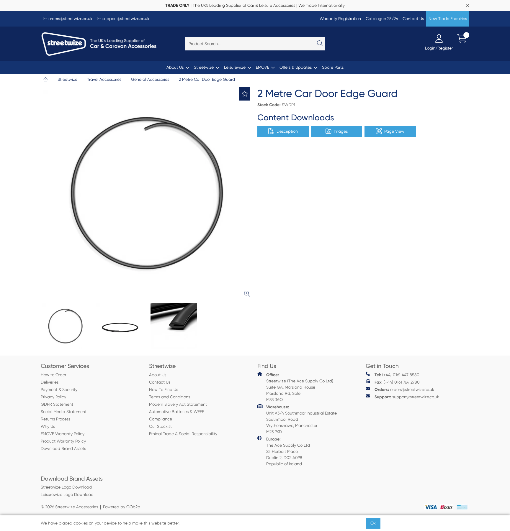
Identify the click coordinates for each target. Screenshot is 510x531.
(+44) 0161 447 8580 (397, 374)
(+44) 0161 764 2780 (397, 382)
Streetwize (204, 67)
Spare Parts (333, 67)
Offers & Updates (295, 67)
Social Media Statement (63, 411)
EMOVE (262, 67)
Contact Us (413, 18)
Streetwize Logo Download (66, 487)
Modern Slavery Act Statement (178, 404)
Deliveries (49, 382)
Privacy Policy (53, 396)
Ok (373, 523)
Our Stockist (160, 426)
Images (341, 131)
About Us (175, 67)
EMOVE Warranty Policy (62, 433)
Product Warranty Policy (63, 441)
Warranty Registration (340, 18)
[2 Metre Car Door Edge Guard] (147, 193)
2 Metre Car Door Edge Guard (207, 79)
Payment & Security (59, 389)
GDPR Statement (57, 404)
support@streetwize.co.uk (125, 18)
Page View (394, 131)
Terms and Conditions (169, 396)
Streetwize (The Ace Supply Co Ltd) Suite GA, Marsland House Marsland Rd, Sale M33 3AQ (299, 387)
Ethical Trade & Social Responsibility (183, 433)
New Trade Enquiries (448, 18)
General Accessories (150, 79)
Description (287, 131)
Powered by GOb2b (121, 506)
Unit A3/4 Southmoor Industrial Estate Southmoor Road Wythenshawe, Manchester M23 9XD (301, 419)
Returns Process (55, 419)
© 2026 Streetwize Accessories (69, 506)
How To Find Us (163, 389)
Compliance (160, 419)
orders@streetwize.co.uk (69, 18)
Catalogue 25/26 (382, 18)
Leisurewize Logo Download (67, 494)
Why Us (48, 426)
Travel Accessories (104, 79)
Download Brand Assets (63, 448)
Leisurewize (235, 67)
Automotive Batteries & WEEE (176, 411)
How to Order (53, 374)
